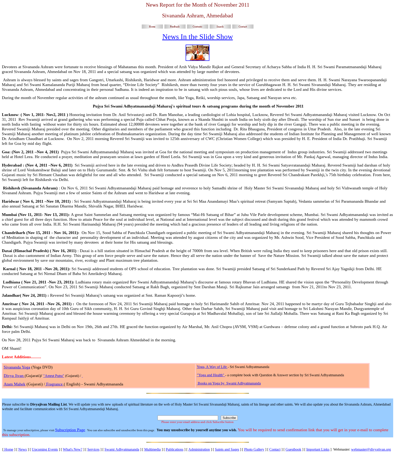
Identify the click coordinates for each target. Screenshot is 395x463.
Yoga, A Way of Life (212, 367)
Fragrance (54, 384)
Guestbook (293, 449)
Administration (199, 449)
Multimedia (152, 449)
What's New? (72, 449)
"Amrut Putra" (53, 376)
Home (8, 449)
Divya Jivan (14, 375)
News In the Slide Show (197, 36)
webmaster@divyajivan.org (371, 449)
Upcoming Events (45, 449)
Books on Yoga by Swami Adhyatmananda (229, 383)
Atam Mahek (14, 384)
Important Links (317, 449)
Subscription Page (70, 430)
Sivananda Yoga (17, 367)
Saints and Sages (227, 449)
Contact (274, 449)
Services (93, 449)
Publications (174, 449)
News (22, 449)
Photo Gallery (254, 449)
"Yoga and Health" (211, 375)
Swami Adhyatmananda (121, 449)
